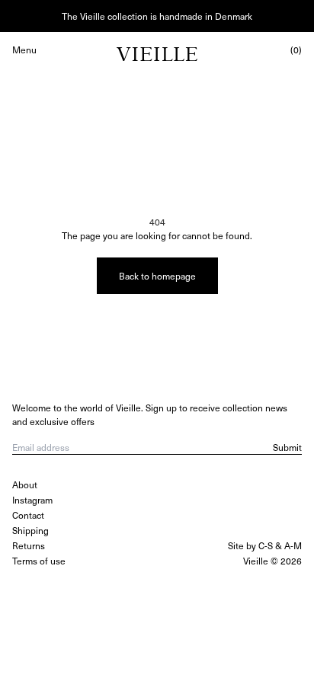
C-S (265, 545)
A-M (293, 545)
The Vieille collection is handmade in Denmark (157, 16)
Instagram (32, 500)
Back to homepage (157, 276)
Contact (28, 515)
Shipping (30, 530)
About (24, 484)
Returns (28, 545)
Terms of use (39, 561)
